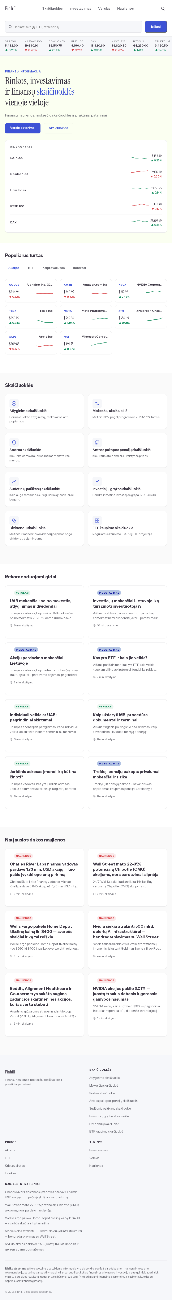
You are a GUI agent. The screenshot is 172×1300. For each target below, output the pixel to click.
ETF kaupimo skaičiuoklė (106, 1131)
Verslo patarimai (22, 128)
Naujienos (125, 8)
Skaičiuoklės (52, 8)
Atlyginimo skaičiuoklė (104, 1078)
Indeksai (10, 1173)
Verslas (104, 8)
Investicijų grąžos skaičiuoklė (109, 1116)
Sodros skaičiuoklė (102, 1093)
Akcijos (10, 1150)
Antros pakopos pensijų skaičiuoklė (113, 1101)
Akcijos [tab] (14, 268)
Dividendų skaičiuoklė (104, 1124)
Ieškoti (156, 26)
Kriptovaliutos (15, 1165)
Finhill (11, 8)
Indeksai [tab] (79, 268)
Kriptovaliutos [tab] (54, 268)
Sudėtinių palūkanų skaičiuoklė (110, 1108)
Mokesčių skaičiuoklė (103, 1085)
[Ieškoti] (163, 9)
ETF (8, 1158)
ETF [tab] (31, 268)
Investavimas (80, 8)
